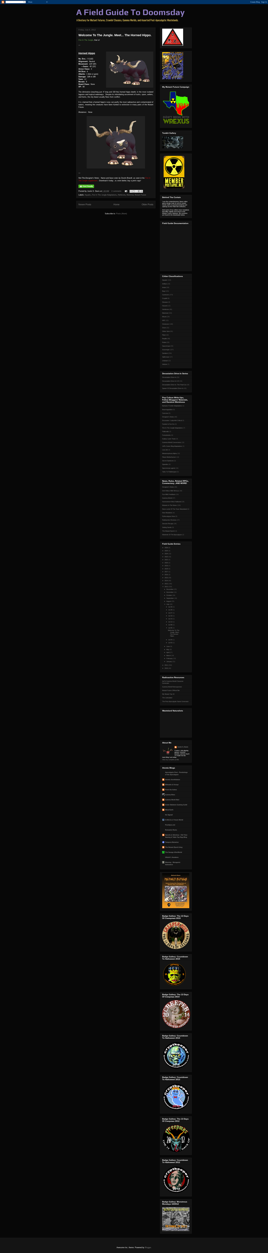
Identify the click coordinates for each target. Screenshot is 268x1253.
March (168, 655)
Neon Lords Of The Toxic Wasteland (174, 509)
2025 (166, 551)
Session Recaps (167, 523)
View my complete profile (170, 759)
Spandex (165, 464)
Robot (164, 342)
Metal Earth (169, 810)
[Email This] (131, 191)
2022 (166, 559)
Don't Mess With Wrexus (170, 491)
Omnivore (165, 324)
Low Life (165, 450)
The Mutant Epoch (168, 531)
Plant (164, 335)
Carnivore (165, 295)
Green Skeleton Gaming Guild (176, 805)
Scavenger (166, 349)
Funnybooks (166, 435)
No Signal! (169, 815)
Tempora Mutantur (172, 842)
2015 (166, 578)
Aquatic (88, 195)
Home (116, 204)
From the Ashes (171, 789)
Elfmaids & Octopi (172, 784)
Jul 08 (170, 625)
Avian (164, 287)
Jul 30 (170, 607)
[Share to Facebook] (138, 191)
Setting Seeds (167, 527)
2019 (166, 565)
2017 (166, 571)
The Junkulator (167, 698)
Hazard (164, 306)
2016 (166, 574)
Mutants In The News (169, 505)
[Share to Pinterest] (141, 191)
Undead (165, 360)
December (170, 589)
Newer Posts (84, 204)
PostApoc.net (170, 825)
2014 (166, 580)
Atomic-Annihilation (172, 779)
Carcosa (165, 413)
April (168, 652)
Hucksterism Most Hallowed (171, 501)
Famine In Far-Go (168, 424)
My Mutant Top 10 (168, 694)
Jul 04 (170, 640)
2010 (166, 668)
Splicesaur (165, 357)
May (168, 649)
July (168, 604)
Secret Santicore (168, 461)
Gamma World (167, 498)
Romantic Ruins (171, 830)
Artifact (164, 284)
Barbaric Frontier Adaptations (172, 406)
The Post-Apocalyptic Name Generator (175, 701)
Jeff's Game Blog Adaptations (172, 446)
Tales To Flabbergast (169, 472)
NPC (163, 320)
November (170, 592)
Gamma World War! (172, 800)
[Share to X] (136, 191)
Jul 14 (170, 619)
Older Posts (147, 204)
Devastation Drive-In (169, 377)
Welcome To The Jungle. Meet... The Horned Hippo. (114, 35)
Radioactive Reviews (169, 520)
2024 (166, 553)
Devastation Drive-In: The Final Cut (174, 385)
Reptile (164, 338)
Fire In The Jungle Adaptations (104, 195)
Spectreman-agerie (168, 468)
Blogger (148, 1247)
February (169, 658)
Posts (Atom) (121, 214)
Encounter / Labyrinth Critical (172, 420)
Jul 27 (170, 613)
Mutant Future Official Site (171, 690)
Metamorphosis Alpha (169, 453)
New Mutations (167, 513)
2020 (166, 563)
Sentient (165, 353)
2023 (166, 557)
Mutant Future (140, 195)
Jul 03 (170, 642)
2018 (166, 569)
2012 (166, 586)
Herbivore (121, 195)
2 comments (116, 191)
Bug (163, 291)
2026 (166, 547)
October (169, 595)
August (169, 601)
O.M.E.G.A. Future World (174, 820)
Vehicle (164, 364)
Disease (165, 302)
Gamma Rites (170, 795)
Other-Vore (166, 331)
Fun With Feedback (168, 494)
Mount (164, 316)
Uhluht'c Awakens (172, 857)
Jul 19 (170, 616)
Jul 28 (170, 610)
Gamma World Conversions (171, 442)
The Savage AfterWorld (173, 852)
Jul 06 (170, 628)
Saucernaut (166, 346)
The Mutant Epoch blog (173, 847)
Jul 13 (170, 622)
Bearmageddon (167, 409)
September (170, 598)
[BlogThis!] (133, 191)
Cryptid (164, 298)
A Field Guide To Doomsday (130, 12)
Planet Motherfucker (169, 457)
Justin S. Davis (182, 747)
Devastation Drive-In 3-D (170, 381)
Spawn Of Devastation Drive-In (172, 388)
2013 (166, 584)
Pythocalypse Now (168, 516)
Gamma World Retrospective (172, 687)
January (169, 661)
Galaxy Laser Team (169, 439)
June (168, 646)
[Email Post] (126, 191)
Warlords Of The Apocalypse (172, 534)
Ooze (164, 328)
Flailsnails (165, 431)
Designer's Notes (168, 417)
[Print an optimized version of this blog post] (86, 187)
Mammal (130, 195)
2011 (166, 665)
